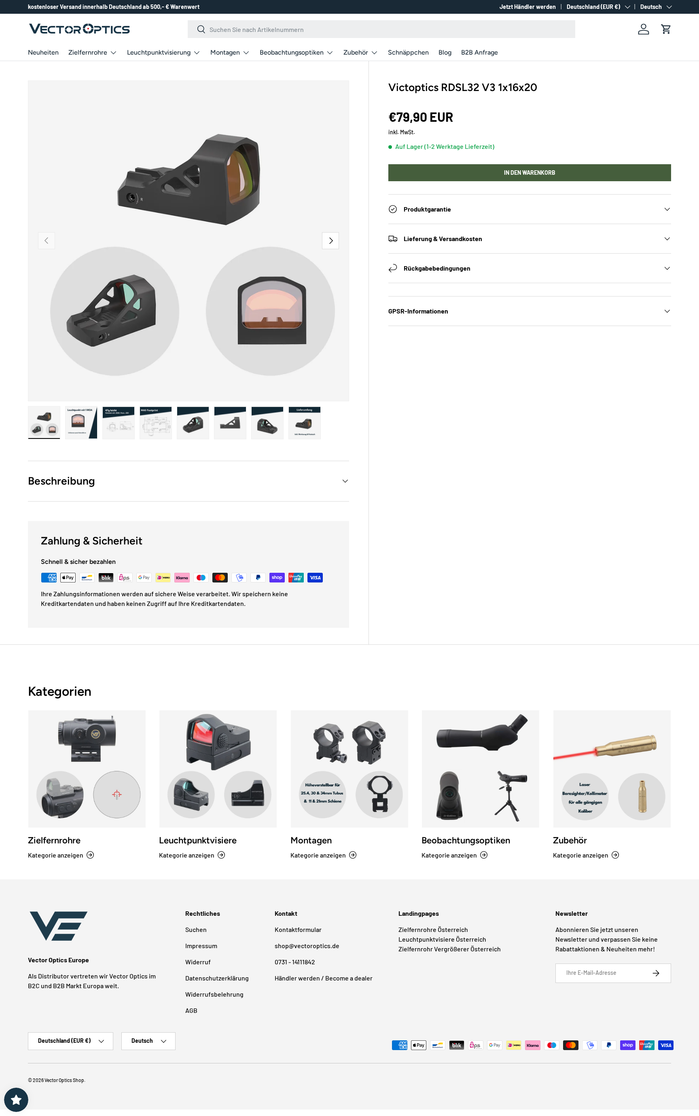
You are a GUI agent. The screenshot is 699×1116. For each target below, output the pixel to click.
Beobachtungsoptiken (292, 52)
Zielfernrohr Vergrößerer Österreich (449, 949)
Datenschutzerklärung (217, 978)
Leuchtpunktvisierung (159, 52)
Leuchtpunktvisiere (198, 840)
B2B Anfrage (479, 52)
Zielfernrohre (87, 52)
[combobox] (382, 29)
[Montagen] (349, 769)
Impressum (201, 945)
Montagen (225, 52)
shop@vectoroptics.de (307, 945)
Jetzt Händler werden (528, 6)
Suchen (196, 929)
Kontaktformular (298, 929)
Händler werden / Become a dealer (324, 978)
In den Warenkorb (529, 172)
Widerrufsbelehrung (214, 994)
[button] (666, 29)
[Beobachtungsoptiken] (480, 769)
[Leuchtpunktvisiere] (218, 769)
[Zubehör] (612, 769)
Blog (444, 52)
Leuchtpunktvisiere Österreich (442, 939)
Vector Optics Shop (64, 1080)
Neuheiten (43, 52)
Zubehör (355, 52)
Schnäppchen (408, 52)
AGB (191, 1010)
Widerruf (198, 962)
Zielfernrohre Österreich (433, 929)
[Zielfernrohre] (87, 769)
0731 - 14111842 (295, 962)
